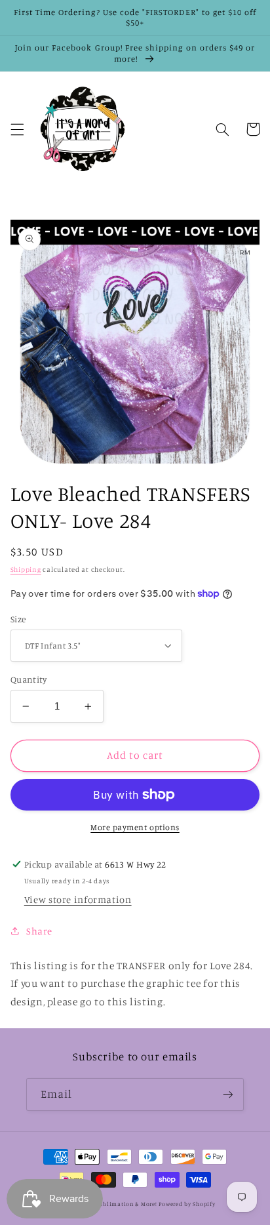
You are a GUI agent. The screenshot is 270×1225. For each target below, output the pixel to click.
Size (18, 619)
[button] (17, 129)
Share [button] (39, 930)
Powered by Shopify (187, 1203)
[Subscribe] (228, 1094)
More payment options (135, 827)
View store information (78, 899)
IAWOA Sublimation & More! (116, 1203)
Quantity (28, 679)
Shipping (25, 569)
